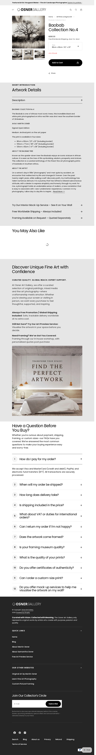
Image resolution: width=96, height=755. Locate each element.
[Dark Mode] (70, 9)
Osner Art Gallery (27, 610)
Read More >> (59, 191)
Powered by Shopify (23, 612)
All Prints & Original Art (64, 17)
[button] (13, 9)
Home (51, 17)
